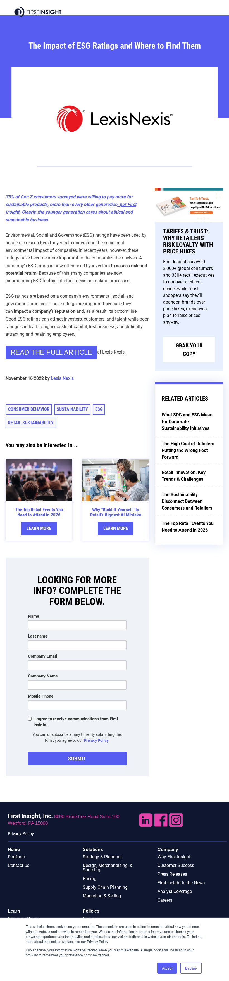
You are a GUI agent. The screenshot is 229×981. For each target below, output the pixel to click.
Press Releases (172, 874)
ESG (98, 409)
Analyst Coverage (175, 891)
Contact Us (18, 865)
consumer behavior (28, 409)
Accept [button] (167, 968)
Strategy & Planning (102, 856)
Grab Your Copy (189, 349)
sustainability (72, 409)
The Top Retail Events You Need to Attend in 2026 (39, 512)
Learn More (39, 528)
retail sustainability (31, 422)
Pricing (89, 878)
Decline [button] (191, 968)
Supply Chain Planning (105, 887)
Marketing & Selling (102, 896)
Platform (16, 856)
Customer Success (176, 865)
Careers (165, 900)
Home (14, 849)
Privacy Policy (96, 740)
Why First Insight (174, 856)
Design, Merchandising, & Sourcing (107, 868)
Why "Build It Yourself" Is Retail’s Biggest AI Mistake (115, 512)
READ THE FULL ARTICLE (51, 352)
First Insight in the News (181, 882)
